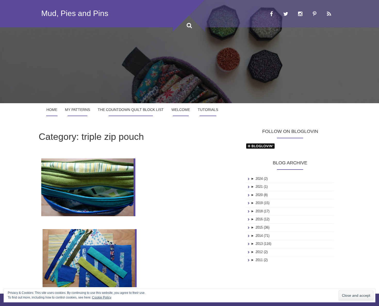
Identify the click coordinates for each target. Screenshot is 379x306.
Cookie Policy (101, 297)
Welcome (180, 110)
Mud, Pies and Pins (74, 13)
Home (51, 110)
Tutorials (208, 110)
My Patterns (77, 110)
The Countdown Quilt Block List (131, 110)
